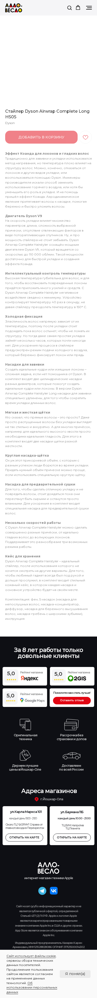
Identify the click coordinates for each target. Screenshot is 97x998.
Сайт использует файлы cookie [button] (31, 956)
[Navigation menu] (89, 8)
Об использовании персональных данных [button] (31, 987)
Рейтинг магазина (31, 694)
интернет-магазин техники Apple (48, 878)
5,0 (10, 695)
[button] (69, 7)
